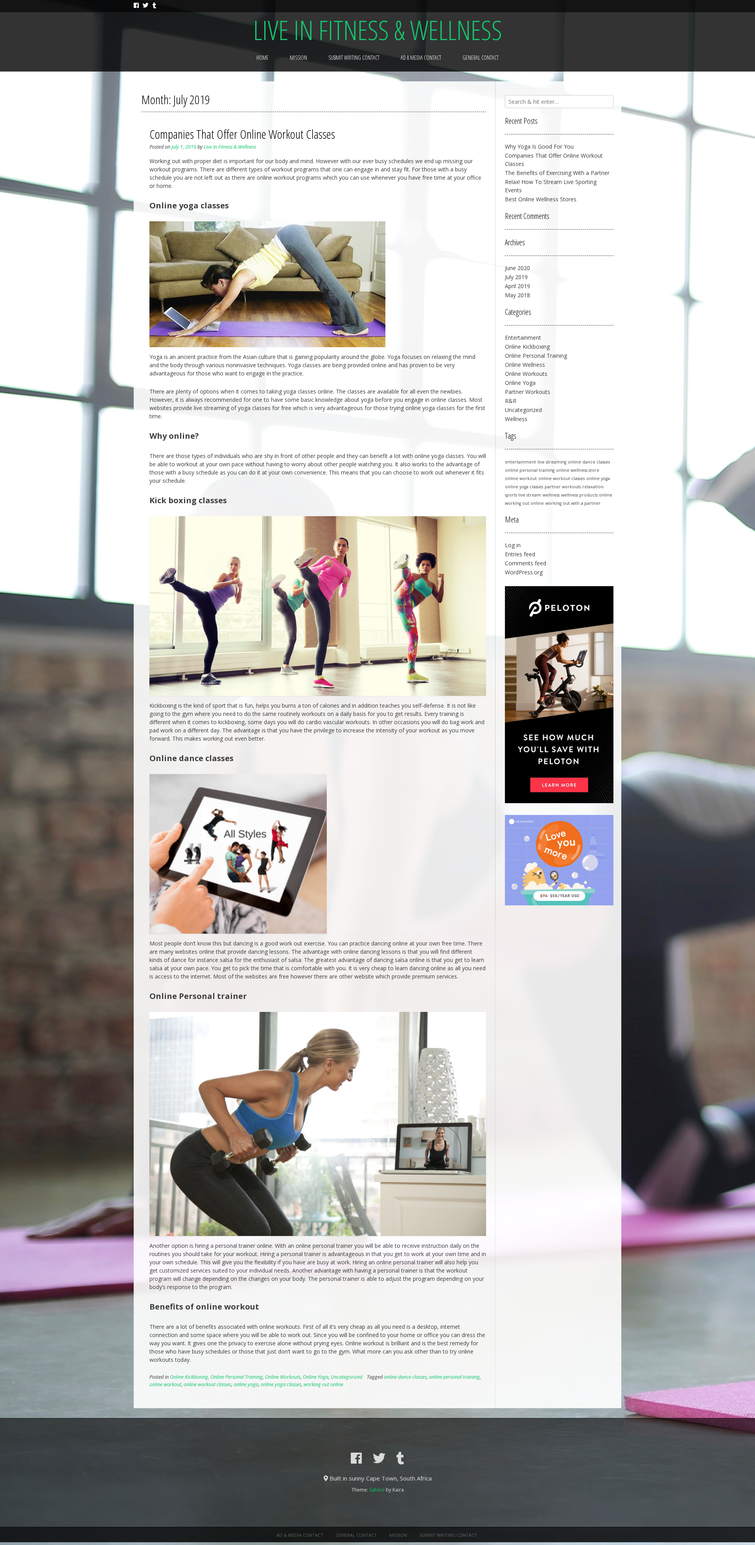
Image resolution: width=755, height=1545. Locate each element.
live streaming (552, 462)
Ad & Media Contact (421, 57)
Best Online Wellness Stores (540, 199)
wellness (551, 495)
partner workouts (563, 486)
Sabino (377, 1489)
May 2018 (517, 295)
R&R (510, 401)
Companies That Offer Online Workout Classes (242, 133)
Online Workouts (282, 1377)
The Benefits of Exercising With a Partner (557, 173)
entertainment (520, 462)
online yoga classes (281, 1384)
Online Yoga (315, 1377)
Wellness (516, 419)
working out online (323, 1384)
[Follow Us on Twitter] (146, 5)
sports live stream (523, 495)
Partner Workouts (527, 391)
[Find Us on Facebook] (136, 5)
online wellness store (577, 470)
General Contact (480, 57)
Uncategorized (346, 1377)
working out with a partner (572, 503)
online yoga (246, 1384)
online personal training (454, 1377)
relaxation (593, 486)
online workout (165, 1384)
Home (262, 57)
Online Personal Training (236, 1377)
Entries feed (520, 554)
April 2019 (517, 286)
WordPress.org (524, 572)
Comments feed (525, 563)
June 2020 (517, 268)
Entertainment (523, 337)
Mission (298, 57)
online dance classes (405, 1377)
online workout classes (207, 1384)
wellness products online (586, 495)
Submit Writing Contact (353, 57)
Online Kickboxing (189, 1377)
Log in (513, 545)
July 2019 (516, 277)
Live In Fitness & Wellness (377, 30)
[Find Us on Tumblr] (154, 5)
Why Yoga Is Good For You (539, 146)
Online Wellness (525, 364)
